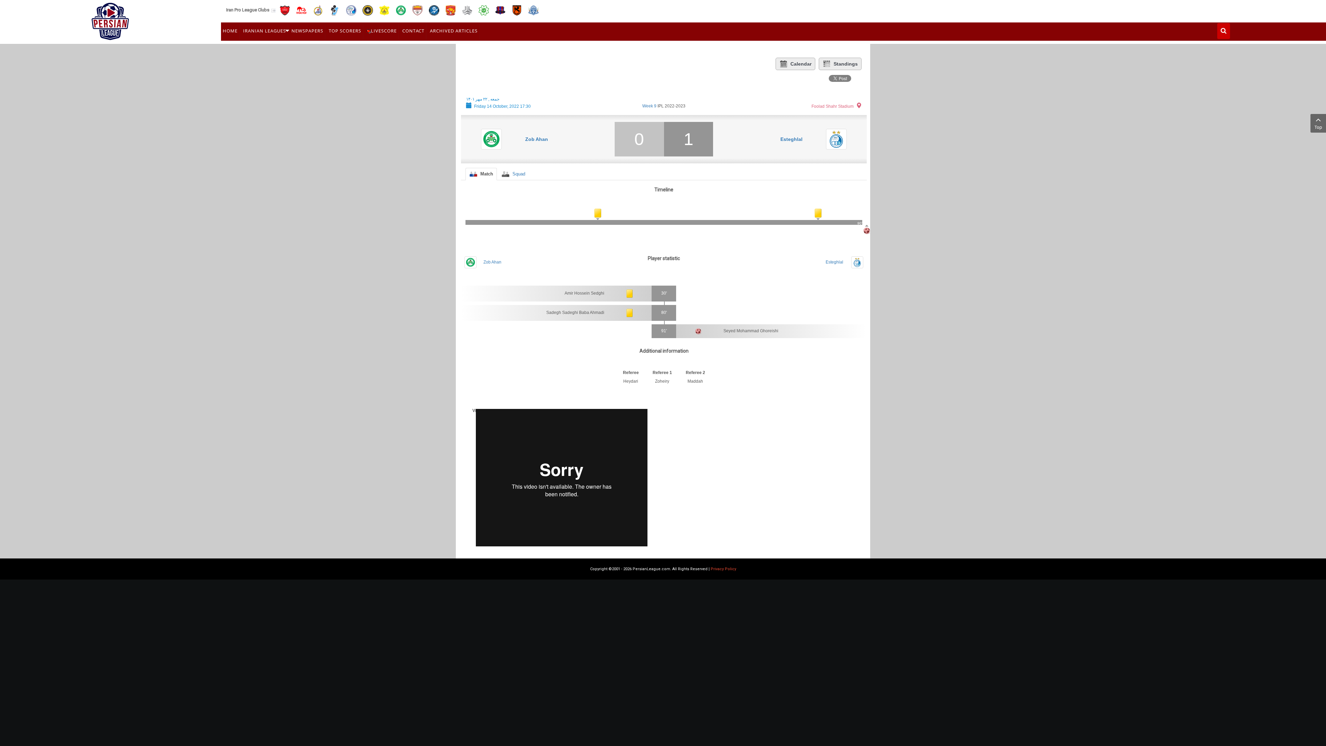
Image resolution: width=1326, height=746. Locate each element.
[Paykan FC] (334, 9)
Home (230, 31)
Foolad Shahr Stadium (832, 106)
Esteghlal (791, 139)
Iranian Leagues (264, 31)
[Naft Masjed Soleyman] (318, 9)
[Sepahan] (368, 9)
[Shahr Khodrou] (450, 9)
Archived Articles (454, 31)
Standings (846, 64)
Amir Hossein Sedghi (584, 293)
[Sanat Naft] (384, 9)
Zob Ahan (536, 139)
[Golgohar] (434, 9)
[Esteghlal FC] (351, 9)
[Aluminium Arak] (533, 9)
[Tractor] (301, 9)
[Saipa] (467, 10)
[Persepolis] (285, 9)
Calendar (800, 64)
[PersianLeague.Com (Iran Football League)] (110, 19)
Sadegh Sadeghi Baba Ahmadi (575, 312)
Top (1318, 127)
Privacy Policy (723, 569)
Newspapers (307, 31)
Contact (413, 31)
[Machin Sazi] (484, 9)
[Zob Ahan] (401, 9)
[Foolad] (417, 9)
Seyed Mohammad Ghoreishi (750, 330)
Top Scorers (345, 31)
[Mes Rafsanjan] (517, 9)
